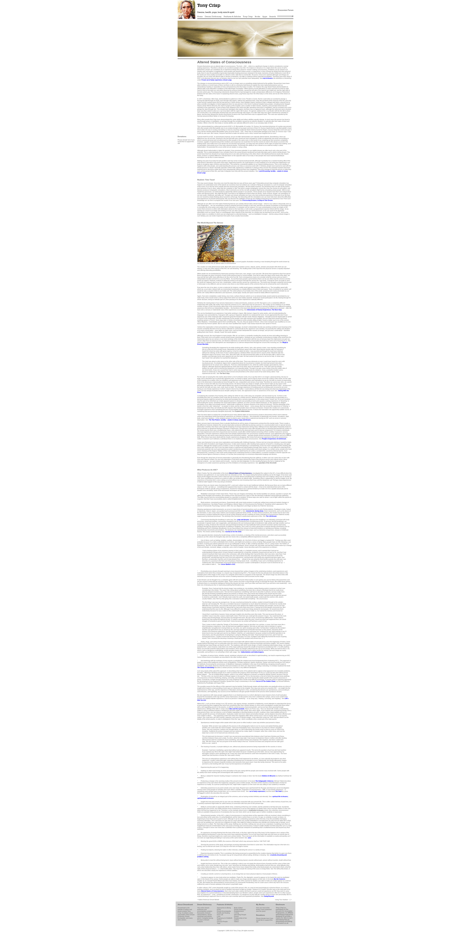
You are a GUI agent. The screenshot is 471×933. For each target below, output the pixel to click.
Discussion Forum (285, 10)
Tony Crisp (248, 17)
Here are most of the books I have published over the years (264, 909)
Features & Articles (232, 17)
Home (200, 17)
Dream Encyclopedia (224, 911)
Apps (264, 17)
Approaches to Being (224, 908)
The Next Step (224, 373)
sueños (236, 920)
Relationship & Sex (240, 918)
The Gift (276, 869)
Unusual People (222, 921)
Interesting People (240, 915)
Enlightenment (239, 911)
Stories (219, 920)
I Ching (236, 913)
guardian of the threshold (267, 463)
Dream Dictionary (213, 17)
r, (266, 681)
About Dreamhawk (185, 904)
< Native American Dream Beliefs (208, 900)
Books (257, 17)
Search (272, 17)
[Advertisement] (185, 97)
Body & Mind (238, 908)
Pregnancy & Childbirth (224, 918)
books (219, 909)
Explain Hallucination (242, 411)
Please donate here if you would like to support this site (186, 141)
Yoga (218, 923)
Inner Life (220, 915)
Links (218, 916)
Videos (236, 921)
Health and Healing (223, 913)
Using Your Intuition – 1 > (283, 900)
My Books (260, 904)
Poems (236, 916)
